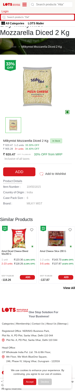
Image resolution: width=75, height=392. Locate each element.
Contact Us (39, 323)
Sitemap (63, 323)
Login (5, 11)
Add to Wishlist (55, 174)
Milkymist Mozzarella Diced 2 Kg (41, 46)
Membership (23, 323)
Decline (45, 381)
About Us (52, 323)
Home (12, 46)
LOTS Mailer (36, 23)
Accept (29, 381)
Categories (8, 323)
